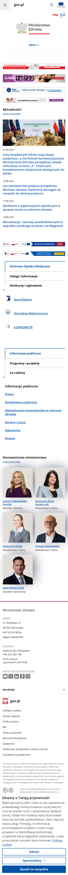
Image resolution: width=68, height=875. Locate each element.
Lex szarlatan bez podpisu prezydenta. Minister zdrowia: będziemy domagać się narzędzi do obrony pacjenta (32, 189)
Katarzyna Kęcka (12, 546)
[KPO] (34, 244)
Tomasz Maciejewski (47, 546)
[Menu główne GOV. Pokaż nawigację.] (5, 5)
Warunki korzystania (15, 738)
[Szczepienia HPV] (34, 100)
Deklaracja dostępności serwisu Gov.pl (25, 749)
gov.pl (15, 701)
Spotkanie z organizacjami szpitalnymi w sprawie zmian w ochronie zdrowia (31, 207)
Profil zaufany (11, 721)
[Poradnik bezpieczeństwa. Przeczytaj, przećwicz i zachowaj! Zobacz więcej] (34, 66)
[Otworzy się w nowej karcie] (5, 676)
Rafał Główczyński (13, 587)
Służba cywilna (11, 716)
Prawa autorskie (12, 732)
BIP (4, 727)
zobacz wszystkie (11, 113)
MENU (32, 45)
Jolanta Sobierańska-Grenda (15, 502)
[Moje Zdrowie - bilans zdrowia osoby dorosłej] (34, 90)
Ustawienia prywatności (17, 754)
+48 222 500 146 (12, 654)
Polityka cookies (12, 710)
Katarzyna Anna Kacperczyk (44, 502)
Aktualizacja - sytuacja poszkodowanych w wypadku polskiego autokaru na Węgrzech (33, 224)
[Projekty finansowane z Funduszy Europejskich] (34, 253)
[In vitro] (34, 78)
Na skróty (9, 689)
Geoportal (8, 743)
